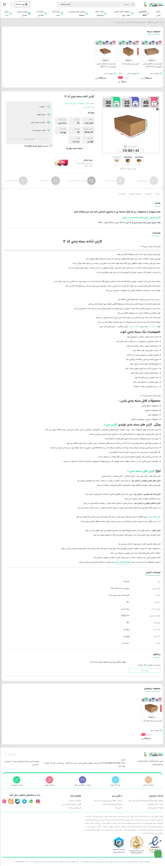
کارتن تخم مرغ (154, 516)
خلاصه (157, 194)
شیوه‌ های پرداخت (74, 807)
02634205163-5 (157, 764)
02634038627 (154, 761)
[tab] (157, 194)
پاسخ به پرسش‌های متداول (112, 804)
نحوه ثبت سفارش (74, 800)
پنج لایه (63, 132)
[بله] (17, 801)
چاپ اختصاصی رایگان (155, 807)
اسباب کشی (134, 326)
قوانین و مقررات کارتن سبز (71, 804)
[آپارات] (4, 801)
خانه (161, 22)
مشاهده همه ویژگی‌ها (74, 148)
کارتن (153, 326)
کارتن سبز (86, 107)
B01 (78, 123)
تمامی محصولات (153, 22)
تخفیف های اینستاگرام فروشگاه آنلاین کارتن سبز (146, 800)
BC (78, 132)
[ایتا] (11, 801)
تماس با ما (118, 807)
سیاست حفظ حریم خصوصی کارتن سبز (108, 800)
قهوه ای (90, 141)
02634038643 (142, 761)
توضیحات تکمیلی (135, 194)
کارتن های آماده (140, 22)
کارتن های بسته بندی (141, 471)
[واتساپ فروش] (31, 801)
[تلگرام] (24, 801)
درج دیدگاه (144, 670)
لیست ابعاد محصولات (155, 804)
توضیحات (148, 194)
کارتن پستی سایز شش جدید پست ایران (141, 217)
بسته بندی (62, 123)
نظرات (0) (122, 194)
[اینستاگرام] (37, 801)
